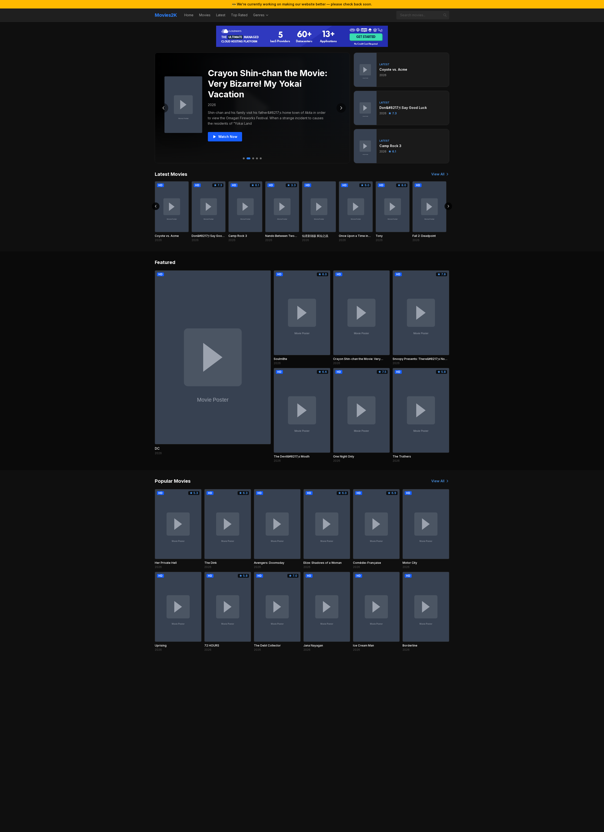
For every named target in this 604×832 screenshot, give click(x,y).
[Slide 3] (253, 158)
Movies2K (166, 15)
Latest (220, 15)
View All (438, 174)
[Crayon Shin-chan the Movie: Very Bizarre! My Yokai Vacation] (183, 104)
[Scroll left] (155, 206)
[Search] (445, 15)
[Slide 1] (244, 158)
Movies (204, 15)
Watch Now (227, 137)
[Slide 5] (261, 158)
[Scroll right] (448, 206)
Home (188, 15)
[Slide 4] (257, 158)
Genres (258, 15)
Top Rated (239, 15)
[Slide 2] (248, 158)
